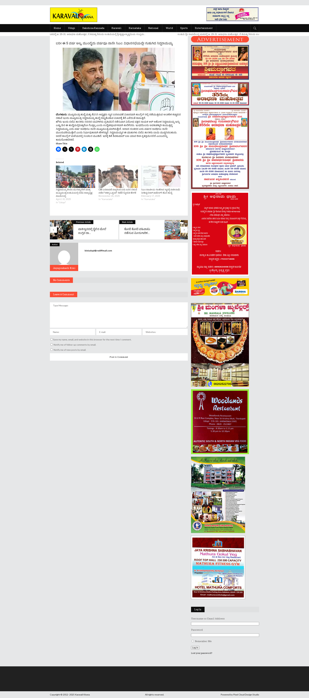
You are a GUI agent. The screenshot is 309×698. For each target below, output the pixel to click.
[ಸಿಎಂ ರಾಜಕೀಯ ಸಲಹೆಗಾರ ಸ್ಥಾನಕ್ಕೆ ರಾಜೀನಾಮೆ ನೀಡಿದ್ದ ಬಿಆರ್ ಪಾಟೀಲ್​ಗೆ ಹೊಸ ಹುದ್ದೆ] (161, 176)
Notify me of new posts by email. (70, 349)
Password (197, 629)
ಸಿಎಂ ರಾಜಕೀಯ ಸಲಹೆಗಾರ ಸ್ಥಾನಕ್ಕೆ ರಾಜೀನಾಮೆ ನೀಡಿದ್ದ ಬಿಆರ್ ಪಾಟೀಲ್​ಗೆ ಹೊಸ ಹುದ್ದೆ (160, 191)
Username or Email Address (208, 618)
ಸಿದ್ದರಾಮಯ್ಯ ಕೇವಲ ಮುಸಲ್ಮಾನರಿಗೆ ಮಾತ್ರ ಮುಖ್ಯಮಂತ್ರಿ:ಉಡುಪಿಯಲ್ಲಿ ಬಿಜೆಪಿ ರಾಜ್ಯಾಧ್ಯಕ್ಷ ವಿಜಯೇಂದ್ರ (74, 192)
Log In (195, 647)
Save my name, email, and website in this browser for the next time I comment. (92, 339)
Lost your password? (201, 653)
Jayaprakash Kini (64, 268)
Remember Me (203, 641)
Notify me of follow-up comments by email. (75, 344)
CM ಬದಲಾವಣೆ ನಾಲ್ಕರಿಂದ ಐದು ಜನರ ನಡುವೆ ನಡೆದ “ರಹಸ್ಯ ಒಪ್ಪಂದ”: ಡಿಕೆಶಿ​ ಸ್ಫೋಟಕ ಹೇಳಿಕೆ (117, 191)
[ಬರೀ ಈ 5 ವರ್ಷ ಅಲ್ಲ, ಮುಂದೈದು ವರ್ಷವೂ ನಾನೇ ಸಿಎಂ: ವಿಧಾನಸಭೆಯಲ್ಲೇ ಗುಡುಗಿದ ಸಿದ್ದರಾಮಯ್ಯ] (64, 257)
